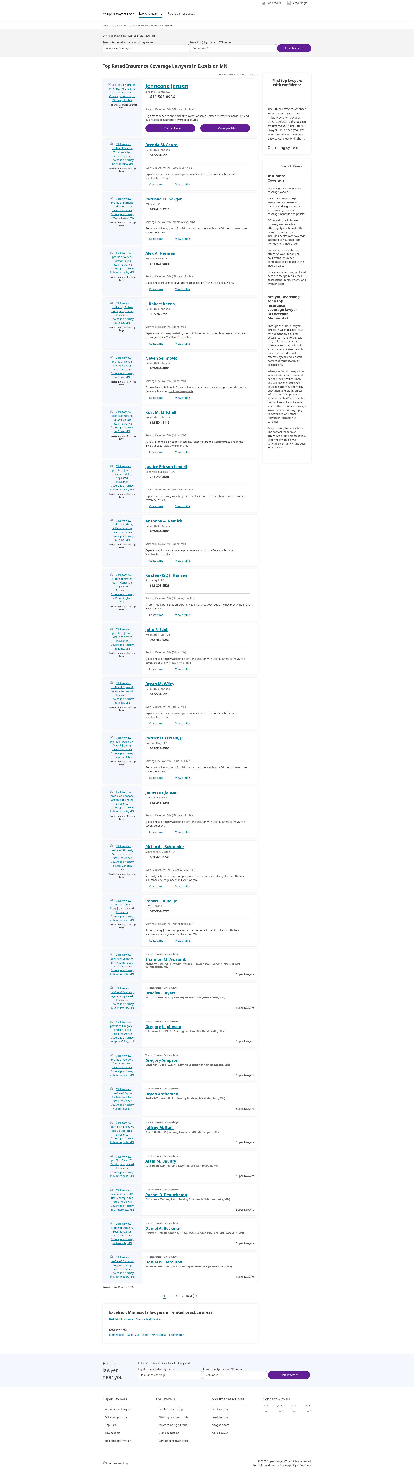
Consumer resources (226, 1399)
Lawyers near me (150, 13)
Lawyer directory (118, 25)
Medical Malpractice (148, 1319)
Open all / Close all (292, 166)
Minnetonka (158, 1334)
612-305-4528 (159, 585)
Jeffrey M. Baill (159, 1127)
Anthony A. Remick (163, 520)
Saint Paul (133, 1334)
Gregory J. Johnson (163, 1026)
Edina (145, 1334)
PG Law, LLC (152, 204)
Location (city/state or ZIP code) (210, 42)
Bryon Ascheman (161, 1093)
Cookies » (305, 1465)
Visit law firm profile (157, 178)
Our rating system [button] (283, 147)
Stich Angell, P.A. (155, 580)
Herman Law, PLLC (156, 258)
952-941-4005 (159, 368)
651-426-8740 (159, 857)
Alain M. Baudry (160, 1161)
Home (105, 25)
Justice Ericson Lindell (166, 466)
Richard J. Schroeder (164, 846)
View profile (227, 128)
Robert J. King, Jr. (161, 901)
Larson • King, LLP (156, 743)
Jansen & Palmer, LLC (157, 91)
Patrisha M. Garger (163, 199)
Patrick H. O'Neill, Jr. (164, 738)
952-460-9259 (159, 639)
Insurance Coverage (139, 25)
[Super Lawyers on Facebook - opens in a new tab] (266, 1408)
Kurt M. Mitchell (160, 412)
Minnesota (156, 25)
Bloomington (176, 1334)
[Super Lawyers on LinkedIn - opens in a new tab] (308, 1408)
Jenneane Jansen (166, 85)
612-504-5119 (159, 155)
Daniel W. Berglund (163, 1262)
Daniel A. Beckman (163, 1228)
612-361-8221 (159, 911)
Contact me (172, 128)
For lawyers (165, 1399)
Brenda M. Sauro (161, 144)
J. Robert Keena (160, 303)
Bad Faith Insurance (121, 1319)
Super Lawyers (115, 1399)
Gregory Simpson (162, 1060)
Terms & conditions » (266, 1465)
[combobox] (146, 48)
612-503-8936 (162, 96)
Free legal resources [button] (181, 13)
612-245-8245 (159, 802)
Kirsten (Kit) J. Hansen (166, 575)
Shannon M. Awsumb (165, 959)
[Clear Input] (185, 48)
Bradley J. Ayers (160, 993)
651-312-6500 (159, 748)
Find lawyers (294, 48)
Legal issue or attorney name (156, 1369)
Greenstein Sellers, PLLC (160, 471)
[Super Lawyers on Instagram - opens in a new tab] (280, 1408)
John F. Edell (156, 629)
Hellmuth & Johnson (157, 149)
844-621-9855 (159, 263)
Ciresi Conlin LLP (155, 906)
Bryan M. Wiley (159, 683)
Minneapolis (116, 1334)
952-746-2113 (159, 314)
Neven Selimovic (161, 358)
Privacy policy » (289, 1465)
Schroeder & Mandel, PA (160, 851)
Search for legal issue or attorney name (128, 42)
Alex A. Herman (160, 253)
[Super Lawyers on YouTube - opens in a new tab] (294, 1408)
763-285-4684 (159, 477)
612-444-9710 (159, 209)
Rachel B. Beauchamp (166, 1194)
